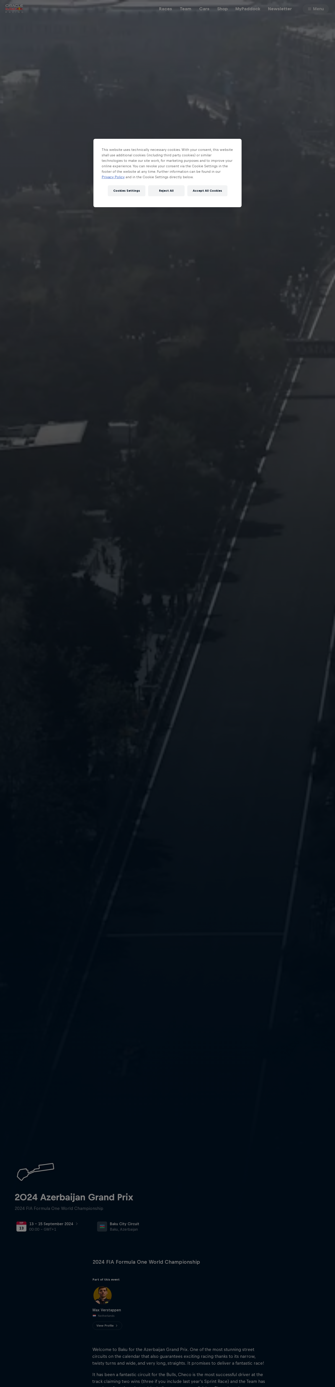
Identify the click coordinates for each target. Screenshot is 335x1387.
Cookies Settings (126, 190)
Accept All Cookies (207, 190)
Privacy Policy (113, 177)
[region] (167, 173)
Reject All (166, 190)
